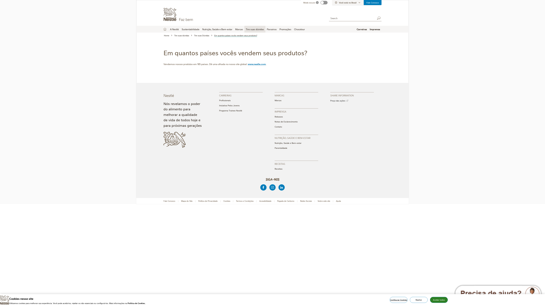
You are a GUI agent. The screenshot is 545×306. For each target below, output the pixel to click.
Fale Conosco (372, 2)
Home (165, 29)
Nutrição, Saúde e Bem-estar (288, 143)
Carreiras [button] (362, 29)
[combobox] (351, 18)
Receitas (278, 168)
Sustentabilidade (190, 29)
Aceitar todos (439, 299)
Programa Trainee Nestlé (230, 110)
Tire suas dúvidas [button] (255, 29)
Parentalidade (281, 148)
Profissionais (225, 100)
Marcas (278, 100)
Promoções (285, 29)
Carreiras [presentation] (225, 95)
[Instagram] (272, 187)
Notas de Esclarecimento (286, 121)
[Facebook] (263, 187)
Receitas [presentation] (280, 163)
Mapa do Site (186, 201)
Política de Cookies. (136, 303)
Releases (279, 116)
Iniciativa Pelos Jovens (229, 105)
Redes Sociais (306, 201)
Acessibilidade (265, 201)
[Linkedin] (281, 187)
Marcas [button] (239, 29)
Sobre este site (324, 201)
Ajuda (338, 201)
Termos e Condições (244, 201)
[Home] (189, 14)
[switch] (324, 2)
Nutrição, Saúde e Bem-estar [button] (217, 29)
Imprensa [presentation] (280, 111)
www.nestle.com (257, 64)
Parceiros (272, 29)
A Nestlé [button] (174, 29)
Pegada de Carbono (285, 201)
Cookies (226, 201)
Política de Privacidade (208, 201)
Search (379, 18)
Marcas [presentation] (279, 95)
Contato (278, 126)
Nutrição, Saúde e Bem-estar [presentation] (292, 137)
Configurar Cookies (398, 299)
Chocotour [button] (299, 29)
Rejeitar (419, 299)
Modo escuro (309, 2)
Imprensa (375, 29)
